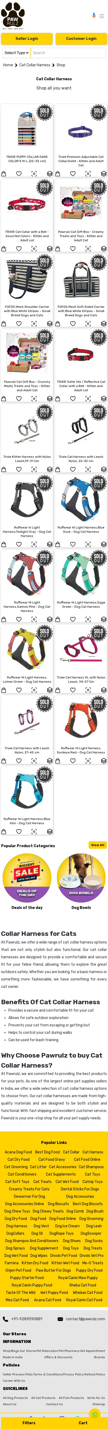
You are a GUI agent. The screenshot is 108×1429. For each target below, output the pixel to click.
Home (8, 65)
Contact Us (54, 1404)
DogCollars (15, 1233)
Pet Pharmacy (69, 1351)
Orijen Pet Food (18, 1270)
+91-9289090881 (26, 1319)
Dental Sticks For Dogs (80, 1189)
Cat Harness (93, 1152)
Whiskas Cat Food (87, 1292)
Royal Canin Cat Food (84, 1300)
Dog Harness (16, 1226)
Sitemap (99, 1404)
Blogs (15, 1351)
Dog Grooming (91, 1218)
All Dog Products (15, 1398)
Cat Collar (71, 1152)
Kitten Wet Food (65, 1263)
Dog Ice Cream (67, 1226)
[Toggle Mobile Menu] (101, 16)
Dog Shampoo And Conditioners (31, 1241)
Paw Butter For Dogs (53, 1270)
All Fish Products (71, 1398)
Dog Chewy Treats (48, 1211)
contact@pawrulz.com (85, 1319)
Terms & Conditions (48, 1374)
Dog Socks (94, 1241)
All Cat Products (43, 1398)
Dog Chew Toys (17, 1211)
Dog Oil (37, 1233)
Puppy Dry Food (89, 1270)
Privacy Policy (73, 1374)
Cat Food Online (87, 1159)
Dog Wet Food (16, 1255)
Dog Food (38, 1218)
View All (97, 845)
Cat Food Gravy (52, 1159)
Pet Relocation (47, 1351)
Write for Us (96, 1398)
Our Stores (28, 1351)
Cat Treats (42, 1182)
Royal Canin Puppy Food (32, 1285)
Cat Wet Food (67, 1182)
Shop (61, 65)
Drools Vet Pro (92, 1255)
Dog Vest (41, 1226)
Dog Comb (75, 1211)
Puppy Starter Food (27, 1278)
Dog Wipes (38, 1255)
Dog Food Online (62, 1218)
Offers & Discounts (58, 1357)
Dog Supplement (44, 1248)
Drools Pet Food (63, 1255)
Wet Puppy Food (54, 1292)
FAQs (29, 1374)
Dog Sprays (15, 1248)
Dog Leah (94, 1226)
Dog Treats (93, 1248)
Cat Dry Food (19, 1159)
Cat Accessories (63, 1167)
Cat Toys (92, 1174)
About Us (10, 1404)
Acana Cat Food (47, 1300)
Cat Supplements (61, 1174)
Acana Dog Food (18, 1152)
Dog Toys (71, 1248)
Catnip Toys (93, 1182)
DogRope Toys (62, 1233)
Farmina (12, 1263)
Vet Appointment (92, 1351)
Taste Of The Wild (20, 1292)
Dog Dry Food (16, 1218)
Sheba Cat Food (82, 1285)
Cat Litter (38, 1167)
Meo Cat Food (17, 1300)
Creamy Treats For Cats (29, 1189)
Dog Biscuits (58, 1204)
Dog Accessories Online (24, 1204)
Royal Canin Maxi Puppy (78, 1278)
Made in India (13, 1357)
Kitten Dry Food (35, 1263)
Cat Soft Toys (17, 1182)
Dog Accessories (80, 1196)
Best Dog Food (47, 1152)
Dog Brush (95, 1211)
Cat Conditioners (22, 1174)
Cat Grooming (16, 1167)
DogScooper (91, 1233)
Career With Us (14, 1381)
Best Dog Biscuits (88, 1204)
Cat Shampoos (91, 1167)
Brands (99, 1357)
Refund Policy (94, 1374)
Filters (29, 1423)
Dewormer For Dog (29, 1196)
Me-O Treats (92, 1263)
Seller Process (14, 1374)
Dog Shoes (72, 1241)
